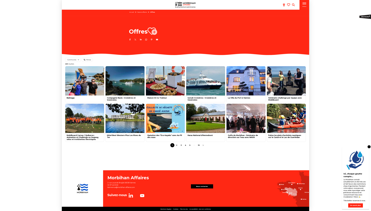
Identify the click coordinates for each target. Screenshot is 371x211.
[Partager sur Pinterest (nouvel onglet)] (152, 40)
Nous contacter (202, 186)
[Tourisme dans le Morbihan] (185, 5)
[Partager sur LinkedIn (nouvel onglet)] (141, 40)
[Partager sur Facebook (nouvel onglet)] (130, 40)
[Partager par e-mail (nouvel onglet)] (157, 40)
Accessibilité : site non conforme (200, 209)
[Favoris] (289, 4)
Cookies (176, 209)
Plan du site (184, 209)
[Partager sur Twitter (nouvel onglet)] (135, 40)
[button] (293, 5)
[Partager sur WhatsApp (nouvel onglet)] (146, 40)
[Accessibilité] (284, 5)
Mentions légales (166, 209)
